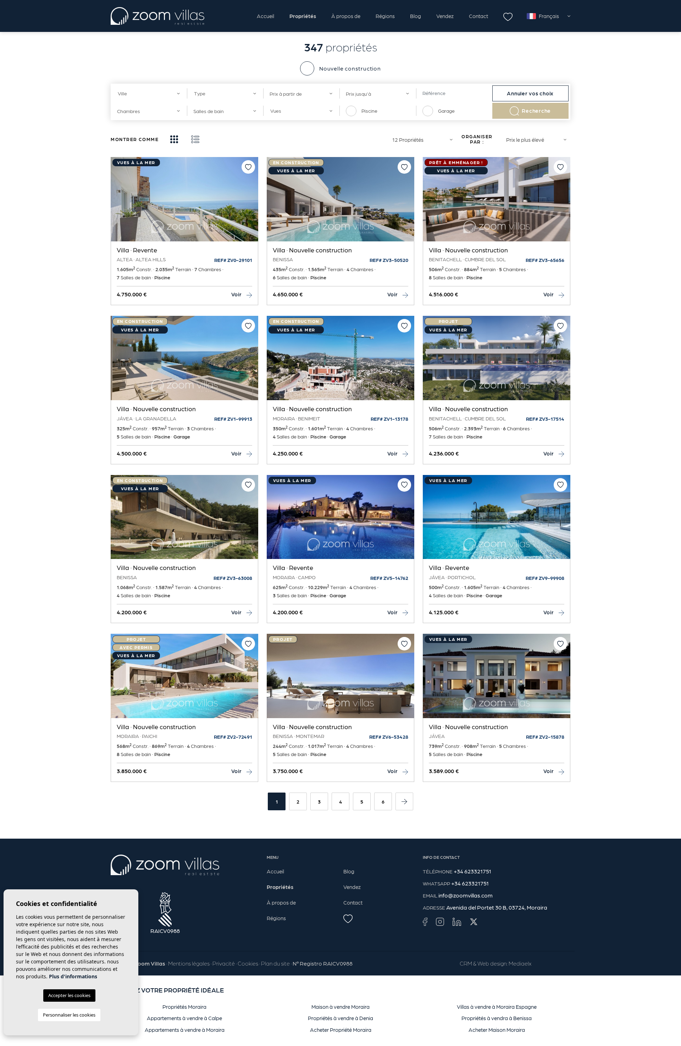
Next (251, 203)
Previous (118, 203)
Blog (415, 16)
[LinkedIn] (457, 921)
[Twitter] (474, 921)
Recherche (536, 110)
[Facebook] (425, 921)
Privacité (223, 963)
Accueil (265, 16)
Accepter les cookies (69, 995)
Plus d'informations (73, 976)
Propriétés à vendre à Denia (340, 1018)
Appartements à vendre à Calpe (184, 1018)
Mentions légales (189, 963)
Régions (385, 16)
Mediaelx (520, 963)
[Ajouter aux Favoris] (248, 167)
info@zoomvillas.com (465, 895)
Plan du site (275, 963)
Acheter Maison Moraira (497, 1030)
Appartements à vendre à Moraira (185, 1030)
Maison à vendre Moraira (340, 1006)
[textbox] (146, 93)
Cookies (248, 963)
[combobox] (149, 93)
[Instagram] (440, 921)
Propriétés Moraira (184, 1006)
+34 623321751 (472, 871)
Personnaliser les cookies (69, 1015)
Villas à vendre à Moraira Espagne (497, 1006)
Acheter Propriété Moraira (340, 1030)
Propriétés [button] (302, 16)
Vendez (445, 16)
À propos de (345, 16)
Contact (478, 16)
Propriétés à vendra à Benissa (496, 1018)
